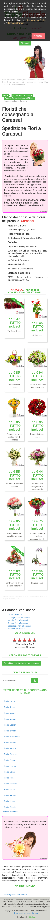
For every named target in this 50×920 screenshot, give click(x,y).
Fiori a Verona (10, 748)
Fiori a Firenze (10, 766)
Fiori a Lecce (9, 701)
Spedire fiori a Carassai (18, 623)
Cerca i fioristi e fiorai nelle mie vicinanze (21, 663)
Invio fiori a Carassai (16, 629)
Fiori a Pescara (10, 784)
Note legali (18, 913)
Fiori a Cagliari (10, 725)
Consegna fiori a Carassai (19, 617)
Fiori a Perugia (10, 754)
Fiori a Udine (9, 772)
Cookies (27, 913)
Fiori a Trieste (10, 807)
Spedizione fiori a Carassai (19, 626)
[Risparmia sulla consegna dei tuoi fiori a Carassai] (25, 61)
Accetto (38, 35)
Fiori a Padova (10, 742)
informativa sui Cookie (36, 20)
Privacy (35, 913)
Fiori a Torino (9, 789)
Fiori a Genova (10, 795)
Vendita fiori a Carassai (18, 620)
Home (5, 95)
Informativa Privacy (15, 23)
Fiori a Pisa (8, 778)
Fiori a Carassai (15, 615)
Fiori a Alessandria (12, 737)
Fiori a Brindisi (10, 731)
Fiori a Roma (9, 707)
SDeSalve (32, 917)
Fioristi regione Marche (22, 95)
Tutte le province (10, 812)
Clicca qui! (25, 43)
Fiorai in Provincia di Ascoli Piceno (19, 98)
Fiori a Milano (10, 713)
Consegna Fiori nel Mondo (15, 894)
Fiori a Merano (10, 719)
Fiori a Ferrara (10, 760)
